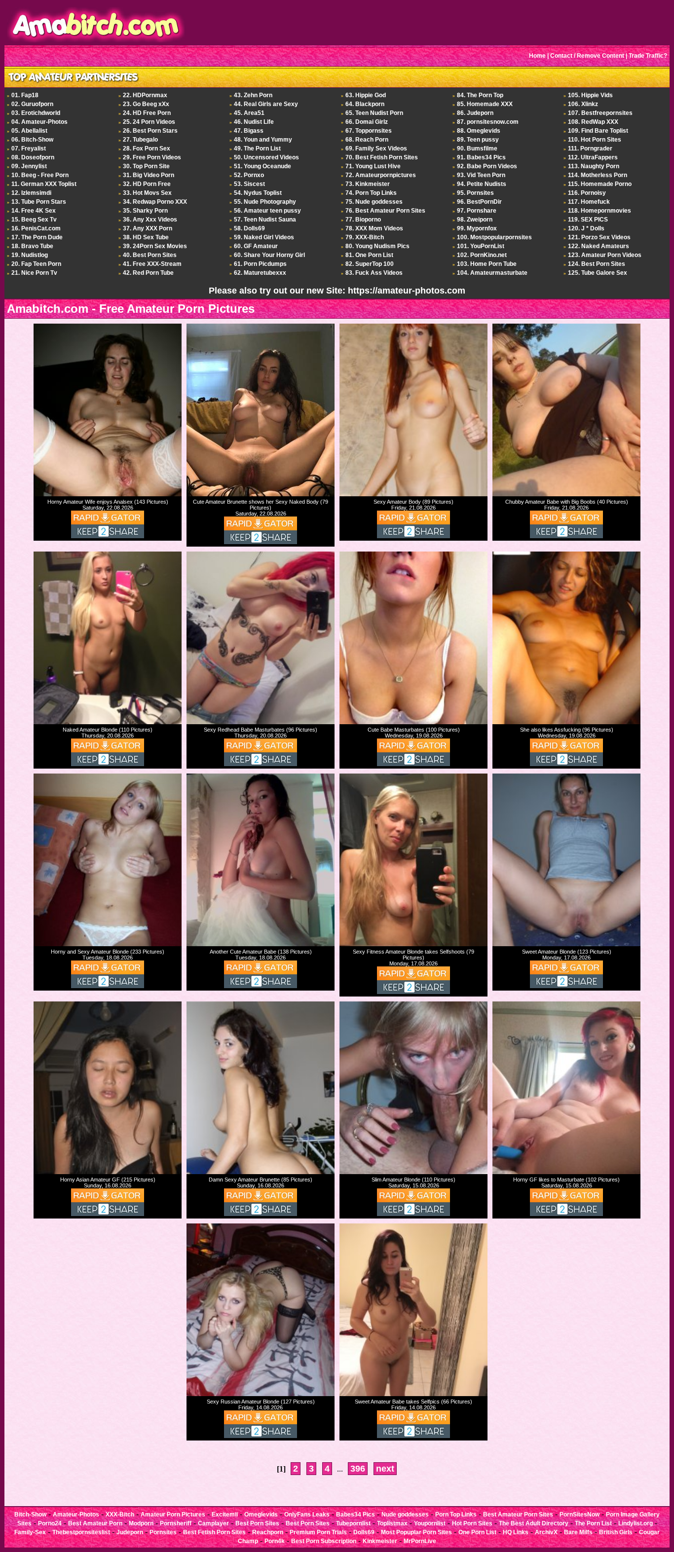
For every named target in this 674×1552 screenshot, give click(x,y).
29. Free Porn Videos (152, 157)
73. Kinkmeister (367, 184)
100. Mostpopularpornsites (494, 237)
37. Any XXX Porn (147, 228)
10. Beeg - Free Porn (40, 175)
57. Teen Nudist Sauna (265, 219)
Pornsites (163, 1532)
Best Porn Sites (257, 1523)
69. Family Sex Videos (376, 148)
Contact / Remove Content (587, 55)
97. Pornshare (476, 210)
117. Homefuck (589, 201)
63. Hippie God (365, 95)
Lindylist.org (635, 1523)
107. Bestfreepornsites (600, 113)
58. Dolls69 (249, 228)
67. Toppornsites (368, 130)
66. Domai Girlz (366, 121)
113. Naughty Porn (593, 166)
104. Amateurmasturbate (492, 272)
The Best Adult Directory (533, 1523)
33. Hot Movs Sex (147, 192)
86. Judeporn (475, 113)
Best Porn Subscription (323, 1541)
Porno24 (50, 1523)
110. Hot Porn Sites (594, 139)
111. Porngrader (590, 148)
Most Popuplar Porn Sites (416, 1532)
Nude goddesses (405, 1514)
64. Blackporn (364, 104)
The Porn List (593, 1523)
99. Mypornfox (477, 228)
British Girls (616, 1532)
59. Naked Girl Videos (264, 237)
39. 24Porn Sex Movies (155, 246)
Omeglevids (261, 1514)
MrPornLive (420, 1541)
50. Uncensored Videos (266, 157)
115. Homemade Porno (600, 184)
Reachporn (267, 1532)
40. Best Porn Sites (150, 255)
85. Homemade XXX (485, 104)
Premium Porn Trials (318, 1532)
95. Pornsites (475, 192)
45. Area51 (249, 113)
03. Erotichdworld (35, 113)
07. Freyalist (28, 148)
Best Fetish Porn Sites (214, 1532)
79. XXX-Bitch (364, 237)
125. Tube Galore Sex (597, 272)
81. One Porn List (369, 255)
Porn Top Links (456, 1514)
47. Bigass (248, 130)
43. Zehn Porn (253, 95)
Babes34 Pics (355, 1514)
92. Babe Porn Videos (487, 166)
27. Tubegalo (140, 139)
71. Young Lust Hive (373, 166)
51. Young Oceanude (262, 166)
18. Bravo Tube (32, 246)
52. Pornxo (249, 175)
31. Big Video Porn (148, 175)
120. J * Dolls (586, 228)
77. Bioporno (363, 219)
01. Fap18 (24, 95)
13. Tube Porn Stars (38, 201)
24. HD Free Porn (147, 113)
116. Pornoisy (587, 192)
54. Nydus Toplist (258, 192)
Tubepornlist (353, 1523)
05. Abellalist (29, 130)
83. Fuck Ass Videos (374, 272)
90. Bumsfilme (477, 148)
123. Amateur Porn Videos (604, 255)
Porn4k (274, 1541)
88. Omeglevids (478, 130)
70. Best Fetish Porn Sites (381, 157)
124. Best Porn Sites (596, 263)
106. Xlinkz (583, 104)
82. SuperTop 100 (369, 263)
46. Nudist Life (254, 121)
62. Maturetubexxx (260, 272)
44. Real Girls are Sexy (266, 104)
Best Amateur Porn (95, 1523)
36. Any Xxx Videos (150, 219)
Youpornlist (430, 1523)
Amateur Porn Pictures (173, 1514)
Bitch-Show (30, 1514)
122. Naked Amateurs (598, 246)
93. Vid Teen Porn (481, 175)
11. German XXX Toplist (43, 184)
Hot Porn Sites (472, 1523)
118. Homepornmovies (599, 210)
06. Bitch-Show (32, 139)
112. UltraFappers (593, 157)
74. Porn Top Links (371, 192)
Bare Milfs (578, 1532)
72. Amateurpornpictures (380, 175)
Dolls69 (363, 1532)
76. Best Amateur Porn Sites (385, 210)
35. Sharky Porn (145, 210)
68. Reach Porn (366, 139)
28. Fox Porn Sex (146, 148)
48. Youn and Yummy (263, 139)
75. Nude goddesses (374, 201)
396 (357, 1469)
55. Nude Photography (265, 201)
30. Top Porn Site (146, 166)
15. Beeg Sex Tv (34, 219)
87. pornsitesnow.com (488, 121)
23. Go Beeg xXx (146, 104)
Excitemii (225, 1514)
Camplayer (213, 1523)
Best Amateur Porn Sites (518, 1514)
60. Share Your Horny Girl (269, 255)
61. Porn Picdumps (260, 263)
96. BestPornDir (479, 201)
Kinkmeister (380, 1541)
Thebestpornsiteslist (81, 1532)
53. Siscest (249, 184)
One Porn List (477, 1532)
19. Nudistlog (29, 255)
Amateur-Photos (76, 1514)
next (385, 1469)
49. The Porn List (257, 148)
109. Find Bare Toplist (598, 130)
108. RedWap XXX (593, 121)
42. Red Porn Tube (148, 272)
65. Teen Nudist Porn (374, 113)
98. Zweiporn (474, 219)
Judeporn (129, 1532)
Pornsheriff (175, 1523)
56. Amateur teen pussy (267, 210)
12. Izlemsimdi (31, 192)
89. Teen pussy (478, 139)
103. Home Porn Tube (487, 263)
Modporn (141, 1523)
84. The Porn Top (480, 95)
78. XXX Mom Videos (374, 228)
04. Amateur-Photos (39, 121)
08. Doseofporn (32, 157)
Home (537, 55)
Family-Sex (30, 1532)
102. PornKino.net (482, 255)
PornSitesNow (579, 1514)
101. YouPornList (480, 246)
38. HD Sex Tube (146, 237)
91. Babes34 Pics (481, 157)
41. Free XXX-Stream (152, 263)
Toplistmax (392, 1523)
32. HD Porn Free (147, 184)
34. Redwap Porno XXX (155, 201)
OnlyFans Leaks (307, 1514)
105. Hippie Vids (590, 95)
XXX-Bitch (120, 1514)
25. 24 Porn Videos (149, 121)
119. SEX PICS (588, 219)
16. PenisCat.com (36, 228)
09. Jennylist (29, 166)
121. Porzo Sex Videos (599, 237)
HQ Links (515, 1532)
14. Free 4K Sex (33, 210)
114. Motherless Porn (597, 175)
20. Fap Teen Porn (36, 263)
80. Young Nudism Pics (377, 246)
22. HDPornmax (145, 95)
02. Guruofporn (32, 104)
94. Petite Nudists (481, 184)
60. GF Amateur (256, 246)
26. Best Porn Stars (150, 130)
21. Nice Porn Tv (34, 272)
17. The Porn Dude (37, 237)
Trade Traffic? (648, 55)
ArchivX (546, 1532)
